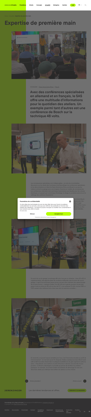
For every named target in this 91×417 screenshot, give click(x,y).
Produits (14, 5)
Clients (31, 5)
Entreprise (56, 5)
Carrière (64, 5)
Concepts (39, 5)
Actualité (47, 5)
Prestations (23, 5)
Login (72, 5)
